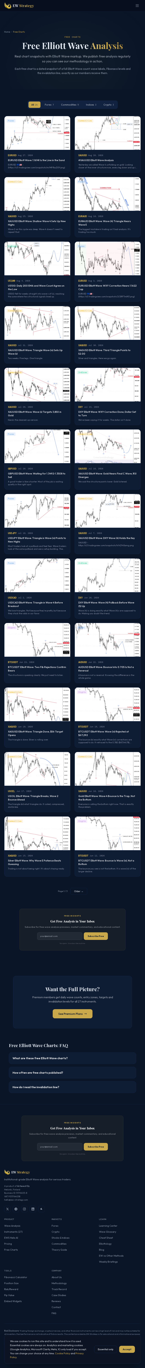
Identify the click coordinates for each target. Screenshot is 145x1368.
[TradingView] (41, 1209)
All (34, 104)
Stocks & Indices (60, 1237)
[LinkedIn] (33, 1209)
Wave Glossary (107, 1231)
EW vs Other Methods (111, 1255)
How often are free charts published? (38, 1072)
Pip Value (9, 1295)
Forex (49, 104)
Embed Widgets (13, 1301)
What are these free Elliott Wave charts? (40, 1058)
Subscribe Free (96, 936)
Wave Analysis (12, 1225)
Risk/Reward (11, 1289)
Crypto (108, 104)
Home (7, 31)
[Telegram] (16, 1209)
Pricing (8, 1243)
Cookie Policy (62, 1353)
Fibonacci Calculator (15, 1277)
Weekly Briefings (108, 1261)
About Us (57, 1277)
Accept (127, 1349)
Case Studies (59, 1295)
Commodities (70, 104)
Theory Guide (59, 1249)
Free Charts (11, 1249)
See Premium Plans (70, 1014)
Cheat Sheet (106, 1237)
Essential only (105, 1349)
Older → (78, 891)
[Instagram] (24, 1209)
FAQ (54, 1313)
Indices (91, 104)
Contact (56, 1307)
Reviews (56, 1301)
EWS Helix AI (11, 1237)
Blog (101, 1249)
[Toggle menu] (137, 5)
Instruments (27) (13, 1231)
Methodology (59, 1283)
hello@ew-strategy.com (16, 1199)
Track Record (59, 1289)
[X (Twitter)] (7, 1209)
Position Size (11, 1283)
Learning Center (108, 1225)
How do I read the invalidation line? (36, 1087)
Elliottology (105, 1243)
